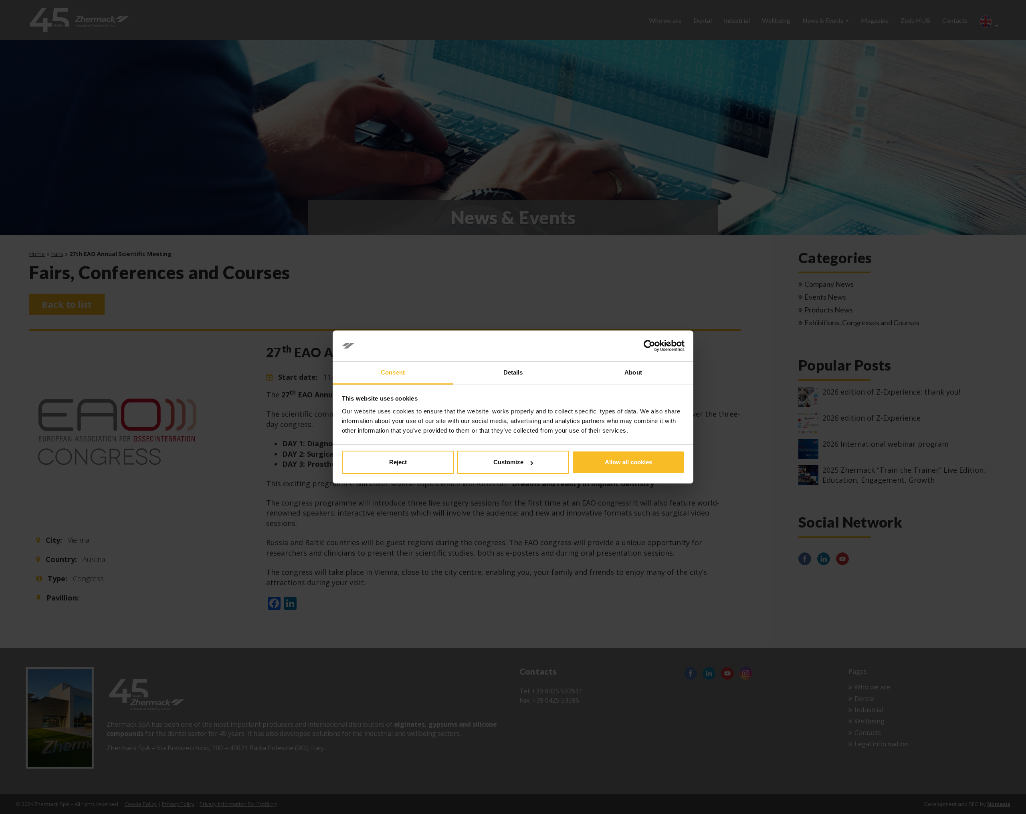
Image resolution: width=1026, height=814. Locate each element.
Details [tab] (513, 372)
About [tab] (633, 372)
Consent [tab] (393, 372)
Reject (398, 462)
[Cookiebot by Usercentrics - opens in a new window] (649, 346)
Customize (508, 462)
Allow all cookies (628, 462)
